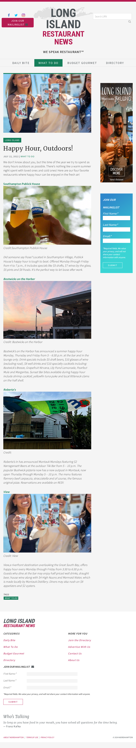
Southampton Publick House (21, 184)
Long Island (12, 140)
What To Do (48, 63)
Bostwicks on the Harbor (19, 279)
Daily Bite (21, 63)
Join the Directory (79, 640)
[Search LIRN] (112, 18)
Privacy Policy (47, 737)
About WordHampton (13, 737)
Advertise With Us (79, 646)
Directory (115, 63)
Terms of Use (32, 737)
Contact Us (75, 653)
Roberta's (9, 389)
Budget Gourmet (82, 63)
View (6, 492)
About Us (73, 660)
